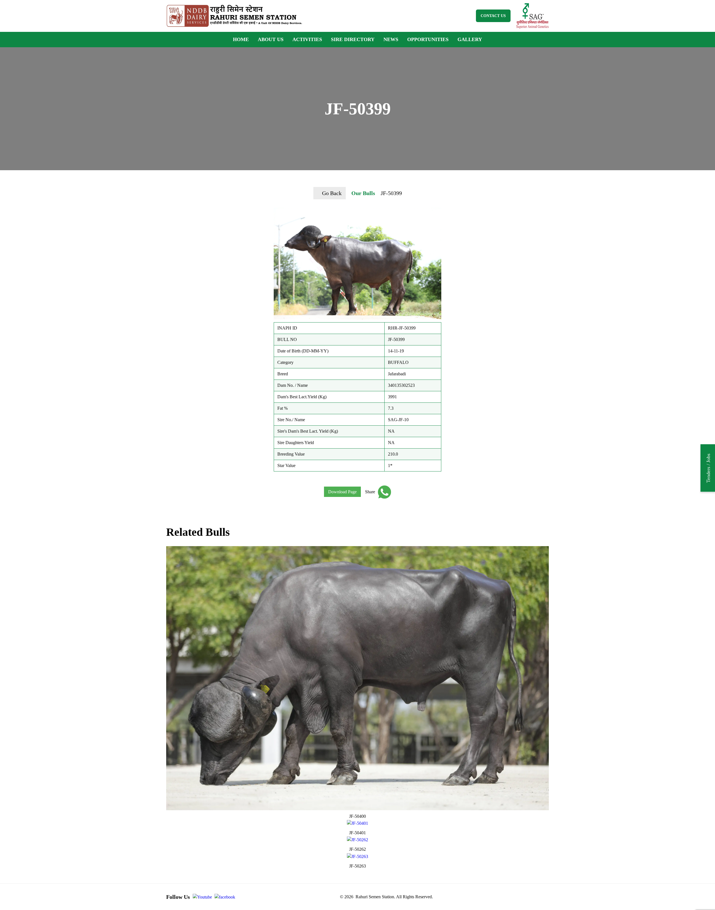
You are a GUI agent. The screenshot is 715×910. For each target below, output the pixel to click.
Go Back (332, 193)
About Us (270, 39)
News (390, 39)
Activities (307, 39)
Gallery (469, 39)
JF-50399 (391, 193)
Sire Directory (353, 39)
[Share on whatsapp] (383, 492)
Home (241, 39)
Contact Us (493, 16)
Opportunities (428, 39)
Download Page (342, 491)
